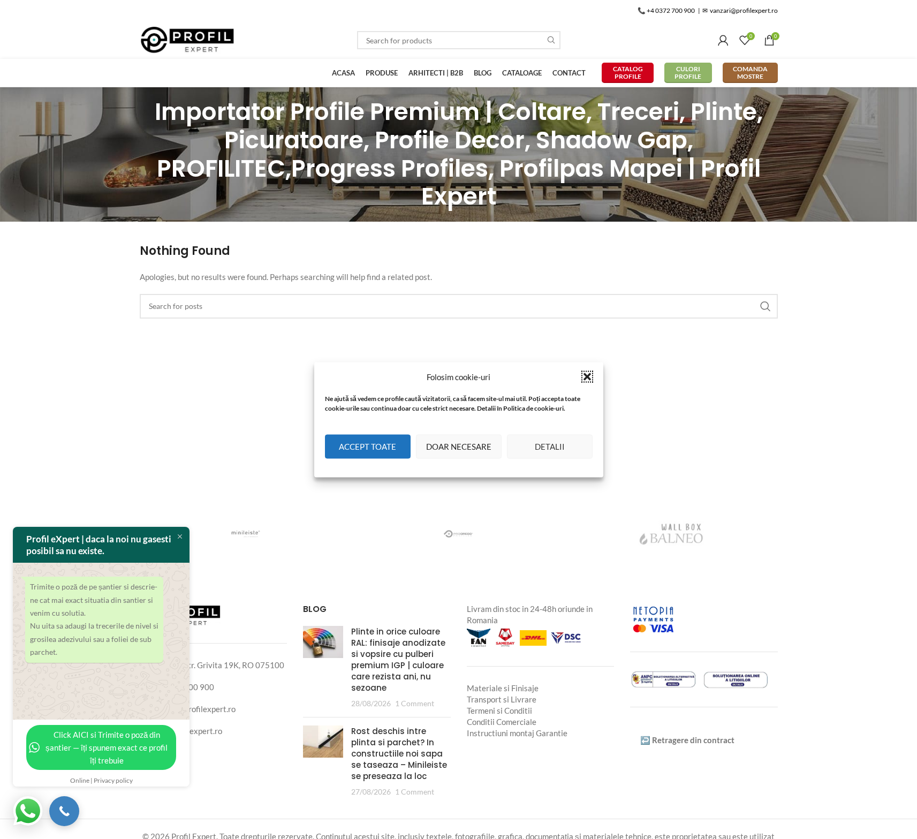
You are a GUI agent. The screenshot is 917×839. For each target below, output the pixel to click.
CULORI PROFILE (688, 72)
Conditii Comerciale (501, 722)
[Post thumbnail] (323, 667)
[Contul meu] (723, 40)
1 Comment (414, 703)
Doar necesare (458, 446)
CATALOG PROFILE (628, 72)
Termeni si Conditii (499, 710)
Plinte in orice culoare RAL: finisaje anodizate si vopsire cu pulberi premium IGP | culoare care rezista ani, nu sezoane (398, 659)
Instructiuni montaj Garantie (517, 733)
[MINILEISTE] (245, 534)
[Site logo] (188, 39)
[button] (587, 376)
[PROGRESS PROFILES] (458, 534)
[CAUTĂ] (551, 40)
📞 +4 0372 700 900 (666, 10)
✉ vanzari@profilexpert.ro (740, 10)
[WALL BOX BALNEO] (671, 534)
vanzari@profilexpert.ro (193, 709)
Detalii (550, 446)
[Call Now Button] (64, 811)
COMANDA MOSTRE (750, 72)
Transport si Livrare (501, 699)
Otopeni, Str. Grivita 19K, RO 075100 (217, 665)
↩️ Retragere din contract (687, 740)
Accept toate (367, 446)
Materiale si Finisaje (503, 688)
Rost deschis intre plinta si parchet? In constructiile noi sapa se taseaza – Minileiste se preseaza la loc (399, 753)
